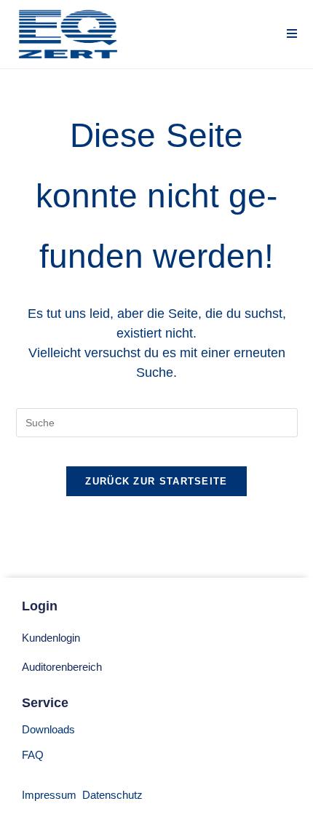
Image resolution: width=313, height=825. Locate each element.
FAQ (33, 755)
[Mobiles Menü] (292, 34)
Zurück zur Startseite (156, 481)
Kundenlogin (51, 637)
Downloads (48, 729)
